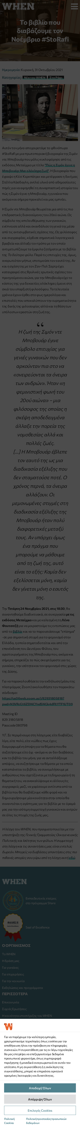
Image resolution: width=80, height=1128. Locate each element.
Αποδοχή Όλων (40, 1088)
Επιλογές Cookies (40, 1110)
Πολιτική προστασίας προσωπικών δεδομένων (46, 1121)
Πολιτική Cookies (9, 1121)
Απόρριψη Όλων (40, 1099)
